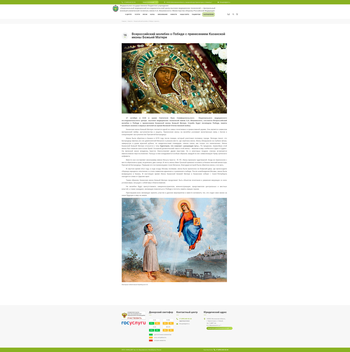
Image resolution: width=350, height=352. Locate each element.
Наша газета (184, 14)
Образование (162, 14)
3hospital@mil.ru (225, 2)
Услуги (137, 14)
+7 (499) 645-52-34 (129, 2)
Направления (208, 14)
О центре (128, 14)
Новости (173, 14)
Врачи (145, 14)
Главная (124, 21)
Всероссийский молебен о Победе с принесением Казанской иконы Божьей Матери (178, 35)
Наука (152, 14)
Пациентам (196, 14)
